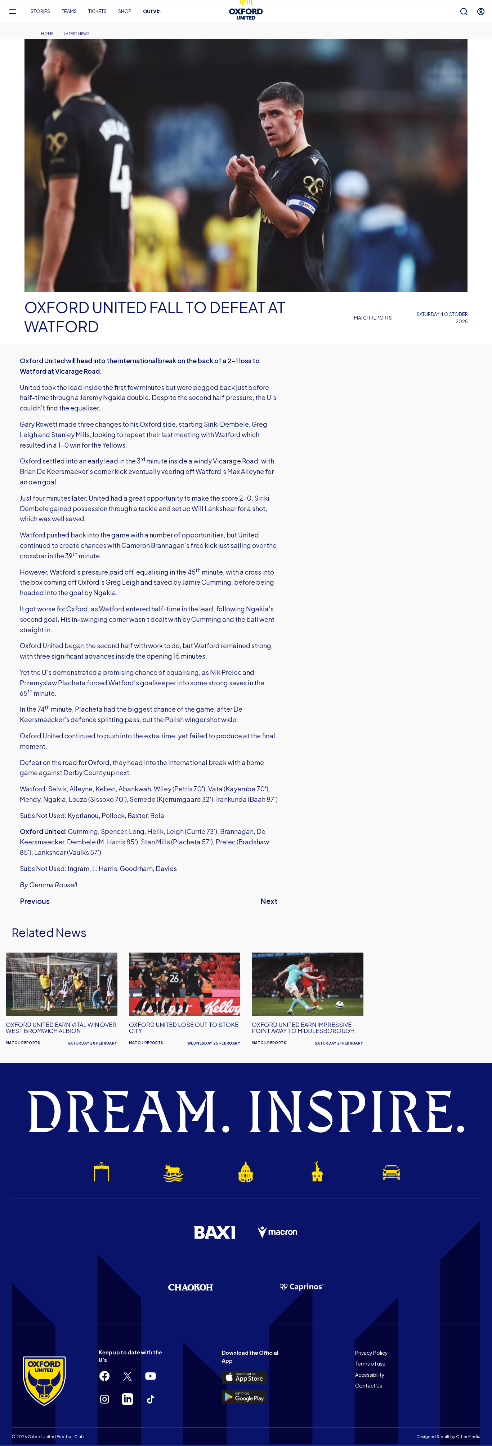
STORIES (40, 11)
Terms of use (370, 1363)
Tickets (97, 11)
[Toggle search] (464, 11)
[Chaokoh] (190, 1287)
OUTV (152, 11)
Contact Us (368, 1385)
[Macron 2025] (277, 1232)
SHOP (124, 11)
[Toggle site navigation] (12, 11)
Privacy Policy (371, 1352)
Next (269, 900)
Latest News (77, 33)
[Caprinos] (301, 1287)
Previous (35, 900)
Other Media (468, 1436)
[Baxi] (214, 1232)
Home (47, 33)
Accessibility (370, 1374)
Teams (69, 11)
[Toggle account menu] (481, 11)
